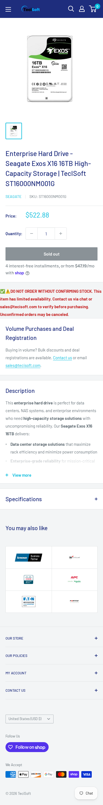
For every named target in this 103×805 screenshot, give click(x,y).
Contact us (62, 357)
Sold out (52, 253)
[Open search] (71, 9)
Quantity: (13, 233)
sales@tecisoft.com (22, 365)
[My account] (82, 9)
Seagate (13, 196)
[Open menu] (8, 9)
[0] (93, 9)
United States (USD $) (25, 719)
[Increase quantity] (60, 233)
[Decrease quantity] (31, 233)
